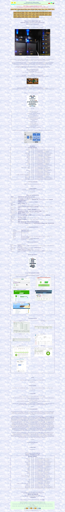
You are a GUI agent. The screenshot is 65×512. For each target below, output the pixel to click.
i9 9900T (33, 15)
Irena (15, 9)
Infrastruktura (19, 12)
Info (46, 9)
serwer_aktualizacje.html (43, 154)
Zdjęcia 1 (15, 14)
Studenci (25, 9)
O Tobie (49, 9)
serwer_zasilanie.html (42, 159)
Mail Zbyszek (37, 17)
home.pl (38, 499)
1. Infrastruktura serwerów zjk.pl (33, 111)
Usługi (26, 12)
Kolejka (36, 9)
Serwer (29, 9)
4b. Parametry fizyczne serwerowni (33, 115)
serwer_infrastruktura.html (43, 149)
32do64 (46, 14)
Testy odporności (19, 17)
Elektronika (22, 9)
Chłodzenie (37, 14)
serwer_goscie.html (42, 162)
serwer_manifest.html (42, 173)
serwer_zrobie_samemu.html (43, 170)
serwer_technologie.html (43, 155)
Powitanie (12, 9)
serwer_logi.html (45, 166)
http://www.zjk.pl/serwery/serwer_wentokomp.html (42, 167)
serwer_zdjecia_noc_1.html (43, 169)
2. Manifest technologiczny (33, 112)
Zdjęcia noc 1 (19, 14)
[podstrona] (33, 191)
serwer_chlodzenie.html (42, 160)
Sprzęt (30, 12)
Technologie (33, 12)
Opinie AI (26, 16)
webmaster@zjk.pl (30, 506)
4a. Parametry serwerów (33, 114)
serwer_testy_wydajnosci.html (43, 487)
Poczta (34, 16)
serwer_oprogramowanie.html (43, 153)
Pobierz (39, 9)
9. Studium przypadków (33, 121)
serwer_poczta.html (42, 158)
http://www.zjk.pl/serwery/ (39, 166)
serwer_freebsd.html (42, 156)
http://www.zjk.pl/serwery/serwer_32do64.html (42, 163)
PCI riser (30, 14)
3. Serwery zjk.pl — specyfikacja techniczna (33, 113)
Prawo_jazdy (32, 9)
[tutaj (39, 92)
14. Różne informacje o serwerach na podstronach (33, 127)
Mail (52, 9)
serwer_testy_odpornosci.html (44, 177)
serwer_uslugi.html (42, 152)
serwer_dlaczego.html (42, 174)
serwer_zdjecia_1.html (42, 168)
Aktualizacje (46, 12)
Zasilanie (23, 14)
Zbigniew (19, 9)
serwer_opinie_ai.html (42, 176)
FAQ (50, 14)
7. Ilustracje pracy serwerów (33, 119)
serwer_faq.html (41, 171)
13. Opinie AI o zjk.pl (33, 126)
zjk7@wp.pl (33, 504)
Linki (43, 9)
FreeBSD (37, 12)
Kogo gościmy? (23, 13)
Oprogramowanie (41, 12)
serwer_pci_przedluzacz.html (43, 473)
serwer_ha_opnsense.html (43, 157)
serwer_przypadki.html (42, 172)
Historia (50, 12)
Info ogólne (15, 12)
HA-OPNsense (26, 15)
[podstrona (33, 389)
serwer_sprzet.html (42, 459)
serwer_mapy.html (42, 175)
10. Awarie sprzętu (33, 122)
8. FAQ (33, 120)
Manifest (23, 16)
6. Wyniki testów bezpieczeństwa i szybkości (33, 118)
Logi (30, 16)
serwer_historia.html (42, 161)
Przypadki (15, 16)
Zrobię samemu (41, 14)
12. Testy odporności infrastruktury (33, 125)
